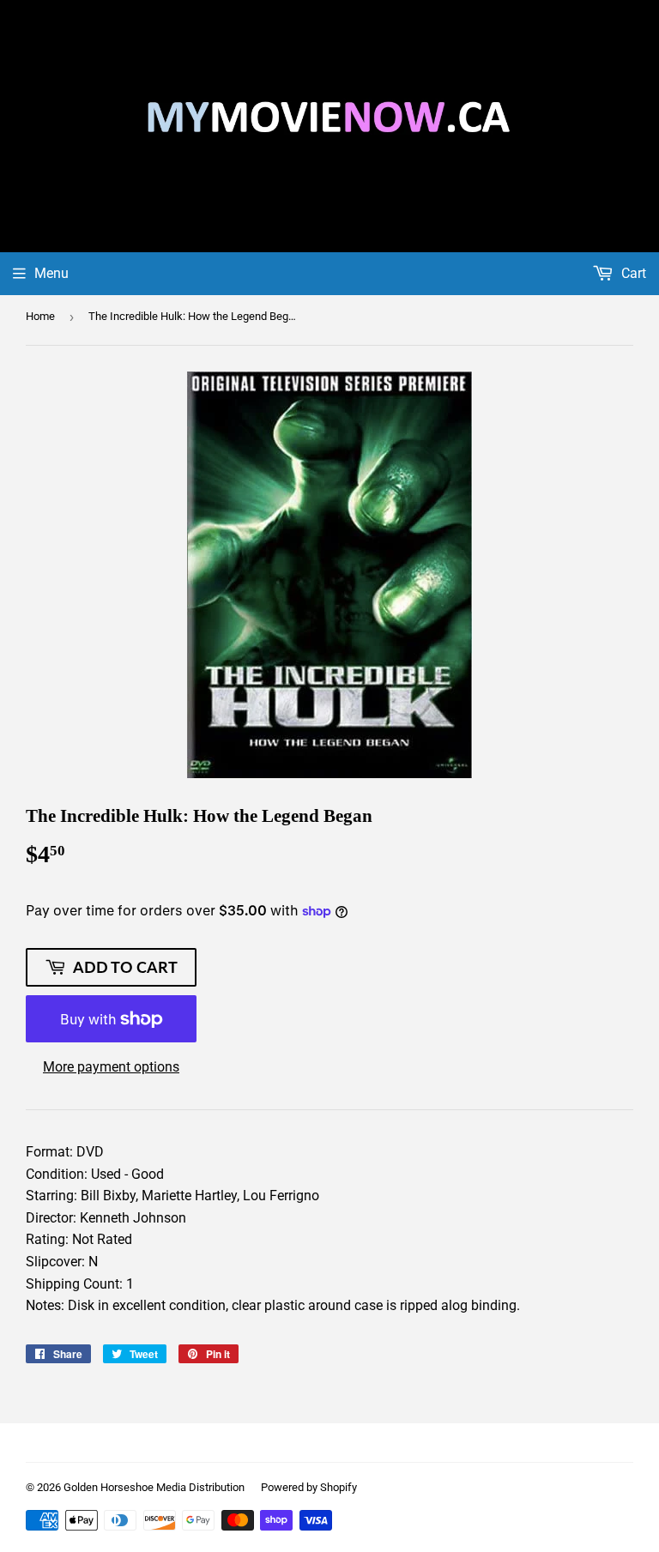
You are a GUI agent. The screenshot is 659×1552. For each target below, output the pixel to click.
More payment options (111, 1067)
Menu (51, 273)
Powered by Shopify (309, 1487)
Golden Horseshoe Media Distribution (154, 1487)
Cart (632, 273)
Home (40, 316)
